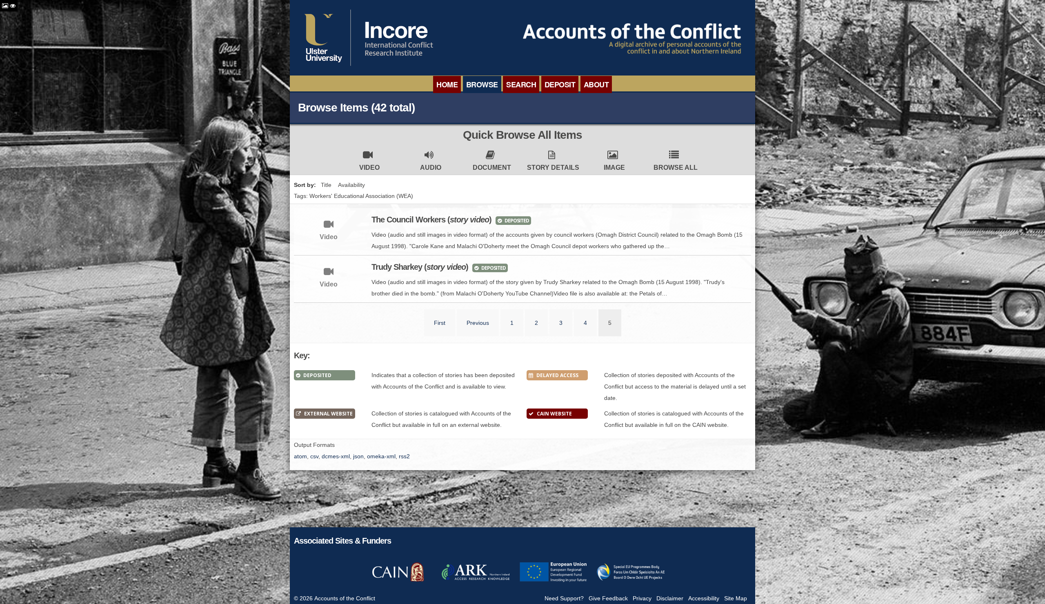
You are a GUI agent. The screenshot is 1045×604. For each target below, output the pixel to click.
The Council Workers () (431, 219)
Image (614, 167)
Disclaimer (669, 598)
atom (300, 456)
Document (492, 167)
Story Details (553, 167)
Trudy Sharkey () (419, 266)
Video (369, 167)
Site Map (735, 598)
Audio (430, 167)
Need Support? (564, 598)
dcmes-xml (336, 456)
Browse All (676, 167)
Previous (478, 323)
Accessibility (703, 598)
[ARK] (475, 580)
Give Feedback (608, 598)
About (596, 84)
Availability (351, 185)
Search (521, 84)
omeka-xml (381, 456)
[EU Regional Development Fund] (553, 580)
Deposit (560, 84)
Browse (482, 84)
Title (326, 185)
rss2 (404, 456)
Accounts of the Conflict (344, 598)
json (358, 456)
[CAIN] (398, 580)
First (439, 323)
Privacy (642, 598)
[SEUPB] (630, 580)
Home (447, 84)
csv (314, 456)
